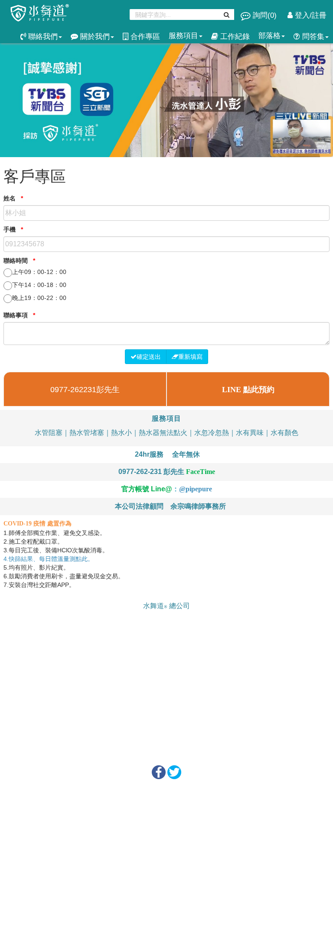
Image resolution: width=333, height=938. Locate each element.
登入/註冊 (309, 15)
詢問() (265, 15)
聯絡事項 (19, 315)
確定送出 (149, 356)
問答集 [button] (312, 36)
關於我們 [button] (94, 36)
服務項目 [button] (183, 36)
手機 (13, 229)
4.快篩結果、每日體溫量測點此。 (49, 558)
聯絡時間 (19, 260)
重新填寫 (190, 356)
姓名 (13, 198)
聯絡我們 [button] (42, 36)
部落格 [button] (269, 36)
